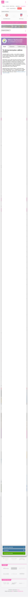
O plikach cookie (21, 46)
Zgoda (4, 46)
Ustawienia (11, 46)
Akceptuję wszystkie (8, 553)
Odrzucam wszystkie (8, 547)
